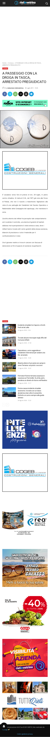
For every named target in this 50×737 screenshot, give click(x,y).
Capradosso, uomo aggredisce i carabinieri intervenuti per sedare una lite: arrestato (31, 352)
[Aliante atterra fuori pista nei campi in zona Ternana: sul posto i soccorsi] (9, 367)
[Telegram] (31, 94)
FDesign (5, 730)
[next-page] (7, 404)
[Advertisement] (25, 33)
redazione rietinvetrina (15, 88)
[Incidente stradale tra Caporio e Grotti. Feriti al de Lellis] (9, 329)
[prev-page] (3, 404)
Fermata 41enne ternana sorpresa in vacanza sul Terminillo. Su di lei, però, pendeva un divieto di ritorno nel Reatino (32, 378)
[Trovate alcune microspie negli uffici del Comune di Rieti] (9, 341)
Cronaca (10, 63)
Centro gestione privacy (25, 734)
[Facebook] (4, 94)
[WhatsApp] (15, 94)
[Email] (20, 94)
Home (4, 63)
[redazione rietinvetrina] (3, 88)
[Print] (26, 94)
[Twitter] (10, 94)
